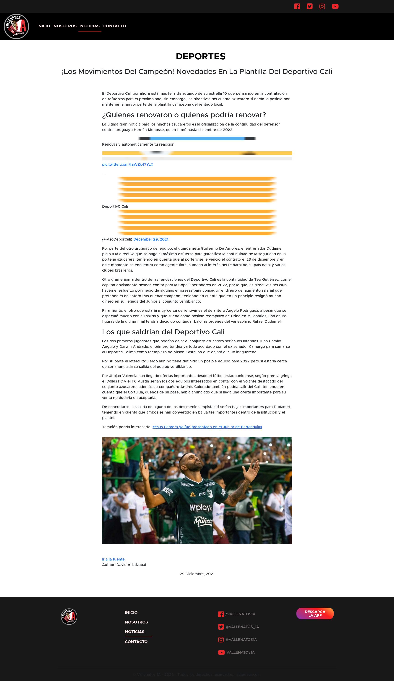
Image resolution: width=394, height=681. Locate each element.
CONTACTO (114, 26)
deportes (201, 56)
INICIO (43, 26)
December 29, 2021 (150, 239)
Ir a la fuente (113, 559)
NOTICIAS (90, 26)
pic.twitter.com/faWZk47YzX (127, 164)
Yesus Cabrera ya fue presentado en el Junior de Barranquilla (207, 427)
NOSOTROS (65, 26)
